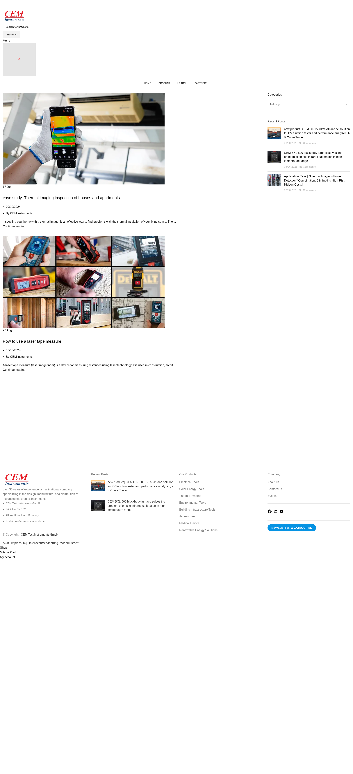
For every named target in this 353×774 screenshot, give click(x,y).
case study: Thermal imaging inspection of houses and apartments (61, 197)
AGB (6, 543)
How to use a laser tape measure (32, 341)
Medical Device (189, 523)
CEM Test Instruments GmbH (39, 534)
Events (272, 495)
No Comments (307, 143)
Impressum (18, 543)
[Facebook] (270, 512)
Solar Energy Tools (191, 489)
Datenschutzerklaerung (43, 543)
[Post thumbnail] (274, 136)
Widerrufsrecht (69, 543)
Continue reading (14, 226)
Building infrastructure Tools (197, 509)
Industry (10, 191)
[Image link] (16, 479)
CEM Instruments (21, 213)
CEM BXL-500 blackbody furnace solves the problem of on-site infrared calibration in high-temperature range (313, 157)
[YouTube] (281, 512)
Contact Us (275, 489)
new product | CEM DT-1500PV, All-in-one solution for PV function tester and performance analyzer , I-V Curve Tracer (317, 133)
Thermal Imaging (190, 495)
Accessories (187, 516)
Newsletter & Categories (291, 527)
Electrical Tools (189, 482)
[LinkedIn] (275, 512)
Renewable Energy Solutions (198, 530)
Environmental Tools (192, 502)
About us (273, 482)
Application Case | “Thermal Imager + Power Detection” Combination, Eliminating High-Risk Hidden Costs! (314, 180)
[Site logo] (14, 16)
